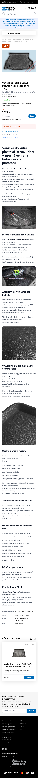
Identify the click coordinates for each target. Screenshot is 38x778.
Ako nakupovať (6, 721)
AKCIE (9, 39)
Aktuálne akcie (17, 39)
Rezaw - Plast (12, 96)
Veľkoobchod (23, 724)
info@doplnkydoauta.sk (10, 753)
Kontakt (22, 726)
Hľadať (33, 14)
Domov (4, 39)
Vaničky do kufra (29, 92)
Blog (21, 729)
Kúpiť (32, 116)
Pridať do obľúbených (11, 131)
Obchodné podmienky (8, 726)
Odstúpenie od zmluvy (8, 732)
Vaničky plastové (7, 94)
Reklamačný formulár (8, 729)
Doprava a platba (7, 724)
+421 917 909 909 (8, 756)
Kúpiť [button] (29, 678)
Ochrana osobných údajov (27, 721)
